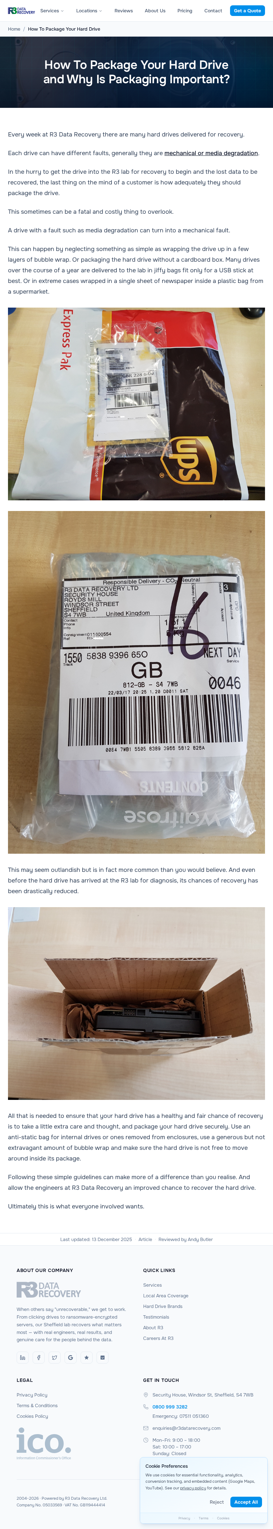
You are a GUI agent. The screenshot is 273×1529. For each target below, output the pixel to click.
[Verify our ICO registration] (73, 1443)
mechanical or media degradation (211, 153)
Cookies (223, 1518)
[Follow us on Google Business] (71, 1358)
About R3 (153, 1328)
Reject (217, 1502)
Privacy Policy (32, 1395)
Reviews (124, 11)
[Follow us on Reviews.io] (87, 1358)
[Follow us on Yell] (103, 1358)
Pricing (184, 11)
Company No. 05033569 (39, 1505)
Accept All (246, 1502)
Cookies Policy (32, 1416)
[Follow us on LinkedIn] (23, 1358)
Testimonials (156, 1317)
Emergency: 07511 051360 (180, 1416)
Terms (203, 1518)
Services (49, 11)
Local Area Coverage (165, 1296)
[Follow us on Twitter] (55, 1358)
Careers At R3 (158, 1338)
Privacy (184, 1518)
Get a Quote (247, 11)
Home (14, 29)
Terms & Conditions (37, 1405)
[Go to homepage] (73, 1290)
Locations (86, 11)
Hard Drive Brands (162, 1306)
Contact (213, 11)
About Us (155, 11)
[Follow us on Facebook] (39, 1358)
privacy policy (193, 1488)
